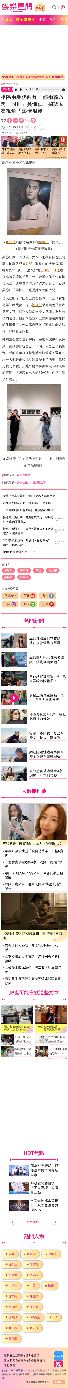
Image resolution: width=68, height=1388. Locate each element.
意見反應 (9, 1365)
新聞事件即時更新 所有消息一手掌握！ (28, 503)
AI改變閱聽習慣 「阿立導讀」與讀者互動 (44, 1187)
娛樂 (15, 83)
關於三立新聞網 (14, 1355)
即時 (42, 19)
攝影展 (27, 263)
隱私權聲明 (33, 1355)
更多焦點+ (34, 1222)
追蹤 (8, 604)
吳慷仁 (44, 242)
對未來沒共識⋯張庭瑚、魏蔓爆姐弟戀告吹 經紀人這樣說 (8, 151)
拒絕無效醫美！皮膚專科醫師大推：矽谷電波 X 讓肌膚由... (28, 531)
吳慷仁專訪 (23, 475)
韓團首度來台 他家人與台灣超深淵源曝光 (33, 886)
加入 (45, 595)
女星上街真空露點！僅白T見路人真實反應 (29, 495)
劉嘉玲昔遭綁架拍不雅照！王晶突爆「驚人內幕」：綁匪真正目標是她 (58, 151)
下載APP (10, 595)
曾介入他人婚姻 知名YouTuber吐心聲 (31, 948)
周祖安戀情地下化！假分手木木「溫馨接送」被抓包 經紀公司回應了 (25, 151)
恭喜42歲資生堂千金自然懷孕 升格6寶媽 (34, 853)
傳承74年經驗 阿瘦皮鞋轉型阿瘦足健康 (45, 1170)
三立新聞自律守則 (15, 1360)
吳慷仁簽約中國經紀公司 (31, 482)
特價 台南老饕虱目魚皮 (18, 551)
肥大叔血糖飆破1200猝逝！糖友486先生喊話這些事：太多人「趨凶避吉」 (17, 1028)
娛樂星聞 (6, 83)
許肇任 (37, 305)
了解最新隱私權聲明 (38, 1382)
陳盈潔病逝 (25, 19)
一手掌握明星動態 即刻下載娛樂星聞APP (28, 510)
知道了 (60, 1382)
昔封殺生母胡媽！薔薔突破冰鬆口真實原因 (33, 981)
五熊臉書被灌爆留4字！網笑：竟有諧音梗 (34, 864)
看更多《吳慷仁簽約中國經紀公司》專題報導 (34, 77)
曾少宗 (45, 270)
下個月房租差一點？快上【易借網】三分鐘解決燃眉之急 (22, 1040)
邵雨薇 (11, 242)
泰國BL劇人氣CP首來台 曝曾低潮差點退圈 (34, 875)
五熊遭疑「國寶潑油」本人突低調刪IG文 (32, 844)
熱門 (53, 19)
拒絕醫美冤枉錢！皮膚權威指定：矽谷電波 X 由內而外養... (28, 519)
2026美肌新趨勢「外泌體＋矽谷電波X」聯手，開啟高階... (28, 543)
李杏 (57, 270)
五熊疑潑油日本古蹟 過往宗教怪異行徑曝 (33, 959)
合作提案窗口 (36, 1360)
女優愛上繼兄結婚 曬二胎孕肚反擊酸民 (33, 970)
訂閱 (27, 595)
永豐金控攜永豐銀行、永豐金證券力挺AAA (44, 1205)
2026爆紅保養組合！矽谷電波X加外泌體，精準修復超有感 (57, 1040)
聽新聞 (6, 89)
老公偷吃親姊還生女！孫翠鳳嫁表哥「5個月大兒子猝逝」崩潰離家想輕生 (50, 1028)
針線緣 (7, 19)
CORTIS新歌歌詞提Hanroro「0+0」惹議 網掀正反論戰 (57, 1052)
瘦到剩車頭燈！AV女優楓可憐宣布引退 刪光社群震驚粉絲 (42, 151)
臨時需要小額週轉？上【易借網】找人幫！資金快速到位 (22, 1052)
